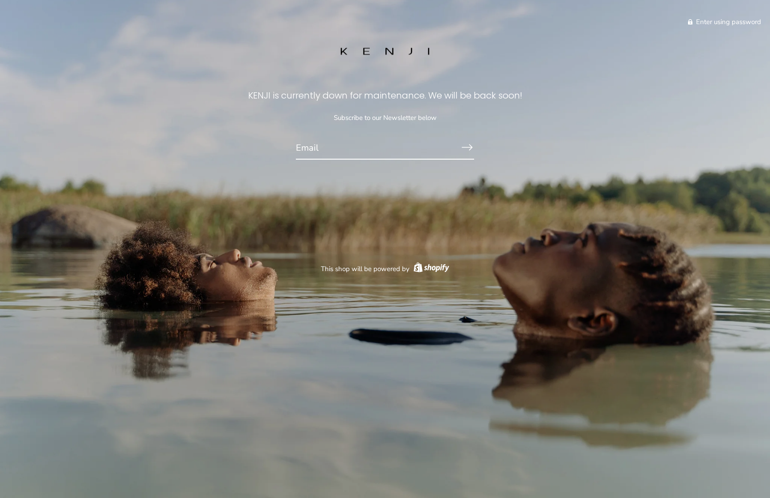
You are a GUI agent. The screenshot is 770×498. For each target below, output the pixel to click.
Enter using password (727, 21)
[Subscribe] (467, 147)
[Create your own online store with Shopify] (430, 268)
